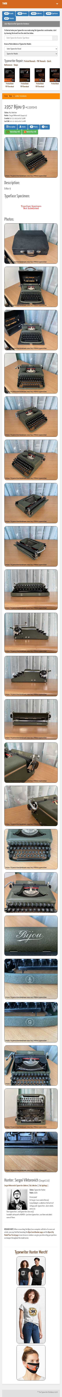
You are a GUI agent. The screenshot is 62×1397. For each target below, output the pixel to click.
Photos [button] (34, 127)
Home (6, 96)
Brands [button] (9, 14)
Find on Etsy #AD (31, 132)
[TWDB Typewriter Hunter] (31, 1270)
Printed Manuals (29, 61)
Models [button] (22, 14)
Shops (16, 65)
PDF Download (9, 87)
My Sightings (43, 1186)
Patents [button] (9, 19)
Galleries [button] (37, 14)
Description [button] (11, 127)
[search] (31, 48)
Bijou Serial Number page (35, 1232)
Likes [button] (45, 127)
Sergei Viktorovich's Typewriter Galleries (16, 1186)
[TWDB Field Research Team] (31, 1362)
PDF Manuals (41, 61)
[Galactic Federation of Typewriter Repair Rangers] (31, 1315)
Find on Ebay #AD (15, 132)
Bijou (10, 96)
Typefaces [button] (52, 14)
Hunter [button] (23, 127)
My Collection (33, 1186)
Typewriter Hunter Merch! (31, 1252)
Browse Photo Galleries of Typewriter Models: (17, 44)
